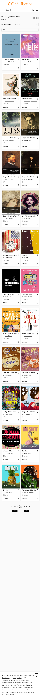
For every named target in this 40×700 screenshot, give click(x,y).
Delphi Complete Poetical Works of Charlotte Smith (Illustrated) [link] (10, 216)
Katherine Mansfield (10, 140)
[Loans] (33, 10)
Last (26, 511)
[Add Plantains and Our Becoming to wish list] (37, 499)
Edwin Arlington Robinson (11, 62)
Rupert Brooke (27, 140)
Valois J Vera (8, 297)
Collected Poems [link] (8, 59)
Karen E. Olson (8, 336)
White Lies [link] (25, 59)
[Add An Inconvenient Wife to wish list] (18, 342)
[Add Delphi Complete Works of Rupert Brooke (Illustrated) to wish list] (37, 146)
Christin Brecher (28, 414)
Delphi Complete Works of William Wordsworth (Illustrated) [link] (29, 177)
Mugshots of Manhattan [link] (29, 412)
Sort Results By (6, 24)
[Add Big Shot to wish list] (37, 459)
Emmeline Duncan (28, 297)
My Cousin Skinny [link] (28, 333)
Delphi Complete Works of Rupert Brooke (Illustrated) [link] (29, 138)
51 (24, 506)
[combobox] (16, 10)
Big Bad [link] (5, 490)
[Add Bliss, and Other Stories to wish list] (18, 146)
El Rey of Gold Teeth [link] (9, 412)
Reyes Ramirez (8, 414)
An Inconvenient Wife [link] (10, 333)
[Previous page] (12, 506)
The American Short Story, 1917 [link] (10, 255)
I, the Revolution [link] (8, 294)
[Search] (2, 9)
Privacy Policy (17, 678)
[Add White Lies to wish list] (37, 68)
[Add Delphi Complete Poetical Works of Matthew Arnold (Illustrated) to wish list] (18, 185)
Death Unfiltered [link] (27, 294)
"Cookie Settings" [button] (28, 687)
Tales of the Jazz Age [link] (9, 99)
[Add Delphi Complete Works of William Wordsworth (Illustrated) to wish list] (37, 185)
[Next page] (29, 506)
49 (18, 506)
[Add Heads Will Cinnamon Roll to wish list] (37, 381)
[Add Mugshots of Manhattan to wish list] (37, 420)
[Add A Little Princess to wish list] (37, 107)
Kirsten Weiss (27, 453)
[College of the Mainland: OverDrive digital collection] (20, 4)
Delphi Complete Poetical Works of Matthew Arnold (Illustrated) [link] (10, 177)
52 (27, 506)
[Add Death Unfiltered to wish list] (37, 303)
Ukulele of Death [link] (8, 451)
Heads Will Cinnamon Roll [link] (29, 373)
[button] (33, 18)
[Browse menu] (37, 10)
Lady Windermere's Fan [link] (29, 216)
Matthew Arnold (9, 179)
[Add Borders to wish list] (37, 264)
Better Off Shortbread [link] (10, 373)
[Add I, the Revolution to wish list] (18, 303)
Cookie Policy (9, 695)
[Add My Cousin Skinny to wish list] (37, 342)
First (14, 511)
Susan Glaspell (8, 257)
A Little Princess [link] (27, 99)
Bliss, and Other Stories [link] (10, 138)
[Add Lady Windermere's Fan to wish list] (37, 225)
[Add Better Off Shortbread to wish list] (18, 381)
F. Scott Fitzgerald (9, 101)
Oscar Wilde (27, 218)
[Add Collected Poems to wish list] (18, 68)
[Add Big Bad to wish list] (18, 499)
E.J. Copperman (28, 336)
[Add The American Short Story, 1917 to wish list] (18, 264)
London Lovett (8, 375)
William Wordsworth (29, 179)
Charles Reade (27, 62)
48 (15, 506)
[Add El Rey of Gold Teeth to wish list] (18, 420)
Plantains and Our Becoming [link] (29, 490)
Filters (5, 30)
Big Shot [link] (25, 451)
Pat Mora (26, 257)
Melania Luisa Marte (29, 492)
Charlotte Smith (9, 218)
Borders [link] (24, 255)
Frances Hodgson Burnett (30, 101)
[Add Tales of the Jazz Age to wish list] (18, 107)
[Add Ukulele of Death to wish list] (18, 459)
